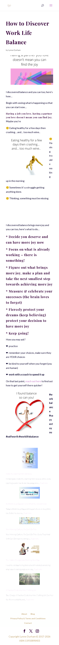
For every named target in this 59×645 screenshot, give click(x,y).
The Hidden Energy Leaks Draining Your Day (22, 560)
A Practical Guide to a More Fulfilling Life (21, 590)
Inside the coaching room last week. (19, 474)
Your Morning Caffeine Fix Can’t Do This (21, 529)
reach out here (33, 381)
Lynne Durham (14, 50)
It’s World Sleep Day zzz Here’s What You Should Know (26, 504)
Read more (44, 483)
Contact (28, 623)
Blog (33, 614)
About (24, 614)
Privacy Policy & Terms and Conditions (28, 618)
